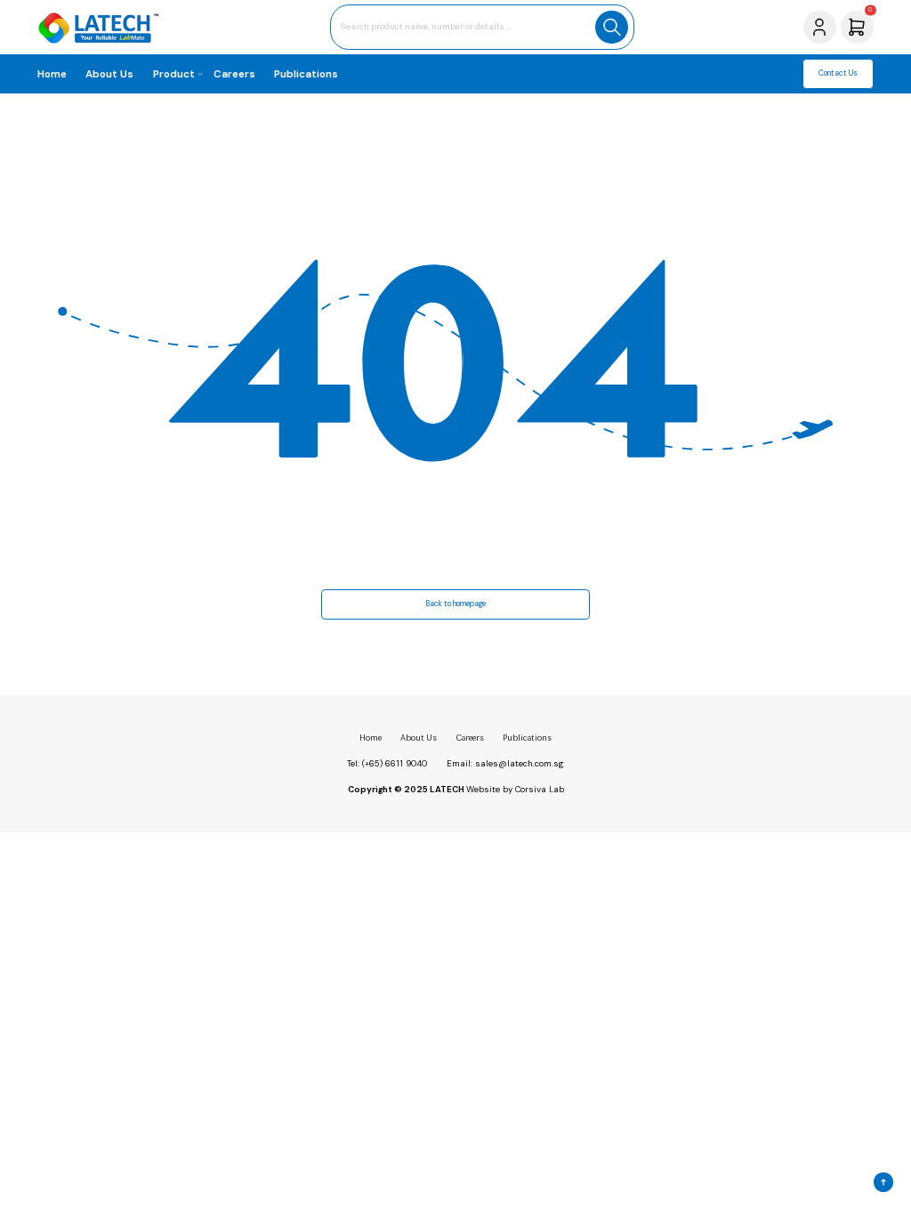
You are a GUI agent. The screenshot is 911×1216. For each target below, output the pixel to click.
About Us (109, 74)
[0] (856, 26)
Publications (306, 74)
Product (174, 74)
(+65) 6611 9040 (394, 763)
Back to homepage (455, 604)
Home (52, 74)
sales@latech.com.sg (519, 763)
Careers (234, 74)
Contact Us (838, 73)
